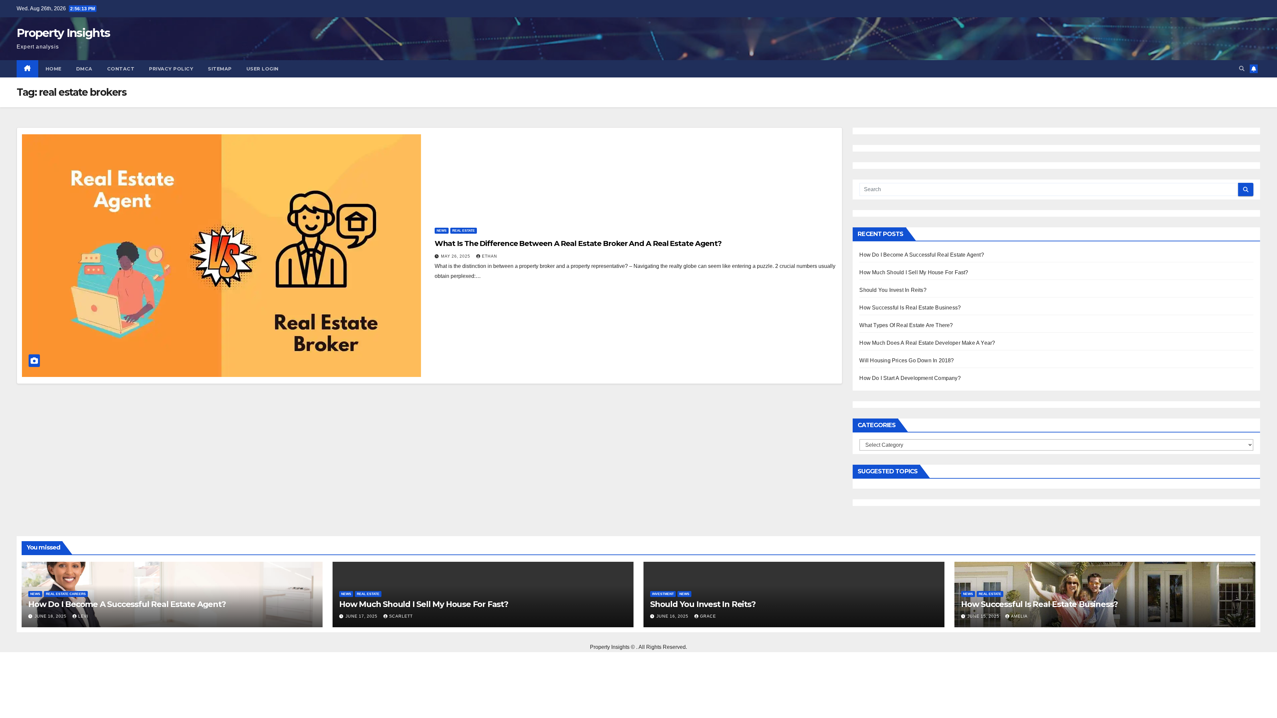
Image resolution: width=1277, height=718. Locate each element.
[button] (1241, 68)
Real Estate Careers (66, 594)
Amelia (1019, 616)
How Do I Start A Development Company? (909, 378)
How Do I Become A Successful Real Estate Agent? (921, 255)
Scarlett (401, 616)
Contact (121, 69)
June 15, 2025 (984, 616)
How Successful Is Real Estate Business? (910, 307)
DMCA (84, 69)
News (442, 230)
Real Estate (463, 230)
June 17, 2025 (362, 616)
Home (54, 69)
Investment (663, 594)
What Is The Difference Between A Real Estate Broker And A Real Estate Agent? (578, 243)
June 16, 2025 (673, 616)
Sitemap (220, 69)
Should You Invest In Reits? (892, 290)
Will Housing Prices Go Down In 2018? (906, 360)
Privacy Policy (171, 69)
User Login (262, 69)
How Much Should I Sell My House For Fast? (913, 272)
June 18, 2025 (51, 616)
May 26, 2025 (456, 256)
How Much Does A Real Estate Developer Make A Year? (927, 343)
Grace (708, 616)
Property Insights (63, 33)
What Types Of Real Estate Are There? (906, 325)
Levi (83, 616)
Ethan (489, 256)
